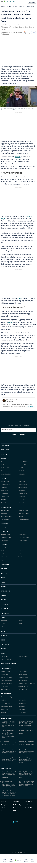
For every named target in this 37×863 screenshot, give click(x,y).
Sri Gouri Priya (4, 686)
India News (22, 6)
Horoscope (4, 527)
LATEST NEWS (5, 445)
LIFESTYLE (4, 545)
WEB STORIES (5, 564)
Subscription (4, 808)
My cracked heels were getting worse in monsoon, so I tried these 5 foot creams (26, 752)
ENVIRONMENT (5, 591)
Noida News (21, 496)
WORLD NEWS (5, 450)
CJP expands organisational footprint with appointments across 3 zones (9, 743)
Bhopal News (22, 481)
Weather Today (17, 805)
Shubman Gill (22, 465)
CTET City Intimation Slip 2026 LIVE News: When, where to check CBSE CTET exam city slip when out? (26, 774)
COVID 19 (3, 649)
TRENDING (4, 569)
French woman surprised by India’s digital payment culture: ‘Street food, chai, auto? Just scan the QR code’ (9, 723)
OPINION (3, 600)
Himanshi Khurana (23, 677)
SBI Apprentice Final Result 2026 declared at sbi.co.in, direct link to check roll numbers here (9, 752)
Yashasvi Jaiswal (5, 471)
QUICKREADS (5, 644)
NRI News (3, 712)
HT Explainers (22, 712)
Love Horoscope (5, 689)
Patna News (4, 499)
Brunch (20, 548)
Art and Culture (5, 548)
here (20, 298)
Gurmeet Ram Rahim (6, 677)
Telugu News (4, 709)
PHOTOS (3, 577)
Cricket (15, 6)
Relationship (4, 557)
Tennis (20, 623)
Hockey (3, 623)
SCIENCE (3, 595)
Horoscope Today (23, 689)
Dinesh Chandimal (5, 474)
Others (2, 626)
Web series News (5, 519)
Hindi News (21, 709)
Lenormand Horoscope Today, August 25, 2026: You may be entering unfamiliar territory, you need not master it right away (8, 734)
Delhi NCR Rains (5, 671)
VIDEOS (3, 582)
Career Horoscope (23, 686)
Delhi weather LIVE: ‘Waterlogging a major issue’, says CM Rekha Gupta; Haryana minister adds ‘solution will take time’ (9, 784)
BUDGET (3, 586)
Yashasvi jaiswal (22, 680)
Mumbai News (5, 496)
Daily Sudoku (4, 656)
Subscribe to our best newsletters (18, 425)
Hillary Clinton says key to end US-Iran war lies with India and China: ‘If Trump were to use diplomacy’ (26, 723)
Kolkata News (4, 493)
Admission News (5, 534)
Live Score (3, 465)
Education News (22, 540)
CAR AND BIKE (5, 608)
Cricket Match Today (23, 462)
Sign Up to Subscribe (18, 434)
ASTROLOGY (4, 524)
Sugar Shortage (22, 671)
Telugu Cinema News (6, 516)
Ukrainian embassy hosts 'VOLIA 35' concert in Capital (26, 732)
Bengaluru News (5, 481)
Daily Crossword (22, 656)
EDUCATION (4, 531)
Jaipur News (21, 490)
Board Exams (21, 534)
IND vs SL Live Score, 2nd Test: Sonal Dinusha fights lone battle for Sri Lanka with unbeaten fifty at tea (9, 793)
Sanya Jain (6, 34)
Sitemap (3, 811)
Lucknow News (22, 493)
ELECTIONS (4, 640)
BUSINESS (4, 573)
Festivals (20, 551)
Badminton (4, 620)
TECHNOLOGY (5, 613)
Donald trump (4, 674)
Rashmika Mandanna (6, 680)
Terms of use (28, 801)
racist (10, 322)
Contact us (16, 801)
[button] (2, 2)
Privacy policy (4, 805)
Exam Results (4, 540)
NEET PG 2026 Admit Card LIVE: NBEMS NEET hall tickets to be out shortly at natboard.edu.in (26, 783)
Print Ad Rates (17, 808)
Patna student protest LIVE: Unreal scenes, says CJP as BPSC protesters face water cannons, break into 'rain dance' (9, 774)
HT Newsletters (29, 805)
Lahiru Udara (21, 474)
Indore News (4, 490)
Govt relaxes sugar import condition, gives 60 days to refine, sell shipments (9, 759)
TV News (20, 516)
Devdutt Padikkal (5, 468)
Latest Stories (6, 718)
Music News (4, 513)
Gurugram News (22, 487)
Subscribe (32, 2)
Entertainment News (6, 706)
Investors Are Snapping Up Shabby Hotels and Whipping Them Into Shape (26, 743)
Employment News (23, 537)
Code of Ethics (29, 808)
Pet (2, 560)
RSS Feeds (15, 811)
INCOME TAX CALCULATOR (8, 664)
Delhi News (4, 487)
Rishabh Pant (21, 471)
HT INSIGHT (4, 635)
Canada (17, 157)
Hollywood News (23, 510)
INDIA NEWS (4, 454)
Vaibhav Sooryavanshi (6, 683)
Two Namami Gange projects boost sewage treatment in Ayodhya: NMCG (25, 760)
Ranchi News (4, 503)
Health (2, 554)
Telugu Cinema (22, 703)
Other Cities (21, 503)
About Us (3, 801)
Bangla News (21, 706)
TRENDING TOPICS (6, 694)
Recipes (20, 554)
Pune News (21, 499)
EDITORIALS (4, 604)
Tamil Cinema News (23, 513)
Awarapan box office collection (26, 683)
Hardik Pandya (22, 468)
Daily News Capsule (7, 429)
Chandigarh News (5, 484)
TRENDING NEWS (6, 668)
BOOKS (3, 631)
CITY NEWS (4, 478)
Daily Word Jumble (6, 659)
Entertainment (31, 6)
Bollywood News (5, 510)
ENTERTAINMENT (6, 507)
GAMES (3, 653)
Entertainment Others (24, 519)
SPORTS (3, 617)
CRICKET (3, 459)
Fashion (3, 551)
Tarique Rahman (22, 674)
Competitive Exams (6, 537)
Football (20, 620)
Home (3, 6)
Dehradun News (22, 484)
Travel (20, 557)
